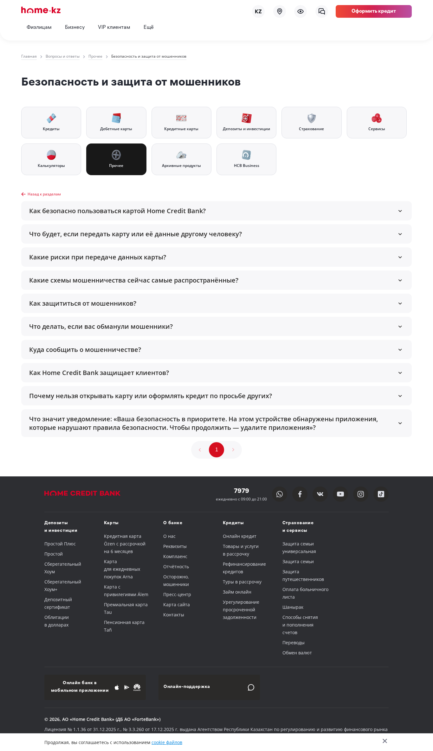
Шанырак (292, 607)
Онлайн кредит (239, 536)
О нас (169, 536)
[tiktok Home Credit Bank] (381, 494)
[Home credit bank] (88, 494)
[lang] (258, 11)
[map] (279, 11)
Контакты (173, 615)
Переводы (293, 643)
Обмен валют (297, 653)
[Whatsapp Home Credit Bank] (279, 494)
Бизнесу (75, 27)
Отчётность (176, 566)
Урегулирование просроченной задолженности (241, 609)
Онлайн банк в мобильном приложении (80, 687)
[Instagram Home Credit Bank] (360, 494)
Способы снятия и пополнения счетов (300, 624)
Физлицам (39, 27)
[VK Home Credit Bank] (320, 494)
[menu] (300, 11)
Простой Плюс (60, 544)
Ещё (149, 27)
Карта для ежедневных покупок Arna (122, 569)
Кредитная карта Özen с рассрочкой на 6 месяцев (124, 543)
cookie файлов (167, 742)
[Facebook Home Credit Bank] (299, 494)
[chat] (321, 11)
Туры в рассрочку (242, 582)
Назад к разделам (44, 194)
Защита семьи (298, 561)
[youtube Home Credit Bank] (340, 494)
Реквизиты (175, 546)
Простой (53, 554)
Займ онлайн (237, 592)
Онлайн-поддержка (187, 687)
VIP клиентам (114, 27)
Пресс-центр (177, 594)
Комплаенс (175, 556)
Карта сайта (176, 604)
